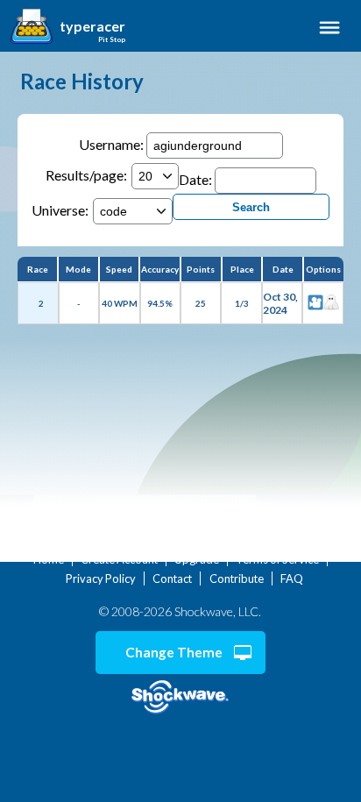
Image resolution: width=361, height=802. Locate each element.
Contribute (236, 578)
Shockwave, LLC (180, 697)
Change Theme (174, 652)
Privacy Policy (101, 578)
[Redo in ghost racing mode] (331, 303)
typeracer (92, 26)
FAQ (291, 578)
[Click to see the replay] (315, 303)
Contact (172, 578)
